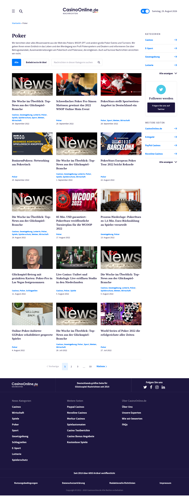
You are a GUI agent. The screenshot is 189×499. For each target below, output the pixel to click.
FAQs (125, 424)
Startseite (16, 23)
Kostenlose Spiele (77, 442)
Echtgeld (149, 137)
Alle (16, 62)
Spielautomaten (76, 424)
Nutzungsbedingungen (26, 483)
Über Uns (127, 407)
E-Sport (149, 48)
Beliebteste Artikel (36, 62)
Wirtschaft (16, 120)
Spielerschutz (24, 117)
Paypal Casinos (75, 407)
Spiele (15, 117)
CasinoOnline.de (153, 128)
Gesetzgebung (26, 114)
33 (90, 366)
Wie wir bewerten (132, 418)
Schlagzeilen (32, 290)
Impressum (165, 483)
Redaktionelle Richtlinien (122, 483)
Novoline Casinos (154, 153)
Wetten (41, 117)
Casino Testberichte (78, 430)
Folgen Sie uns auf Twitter (161, 107)
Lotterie (36, 114)
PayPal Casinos (152, 145)
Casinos (15, 114)
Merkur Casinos (76, 418)
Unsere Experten (131, 412)
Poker (44, 114)
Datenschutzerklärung (73, 483)
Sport (34, 117)
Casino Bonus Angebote (80, 436)
